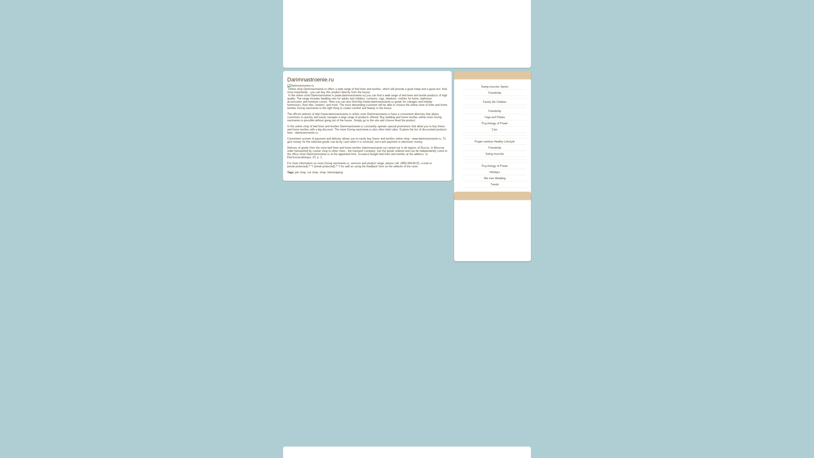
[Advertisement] (359, 34)
